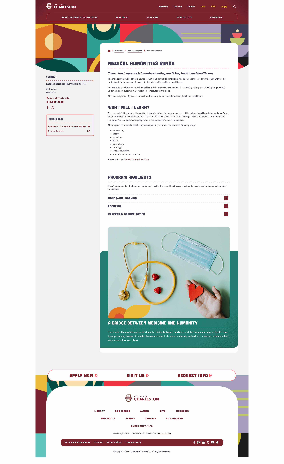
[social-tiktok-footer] (217, 443)
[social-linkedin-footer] (203, 443)
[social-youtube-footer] (212, 443)
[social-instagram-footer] (198, 443)
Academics (119, 50)
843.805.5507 (164, 433)
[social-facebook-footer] (194, 443)
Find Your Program (135, 50)
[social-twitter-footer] (208, 443)
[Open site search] (234, 6)
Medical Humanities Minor (137, 159)
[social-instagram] (52, 108)
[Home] (109, 50)
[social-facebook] (47, 108)
